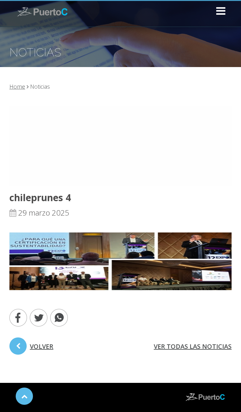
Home (17, 86)
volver (41, 346)
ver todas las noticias (193, 346)
